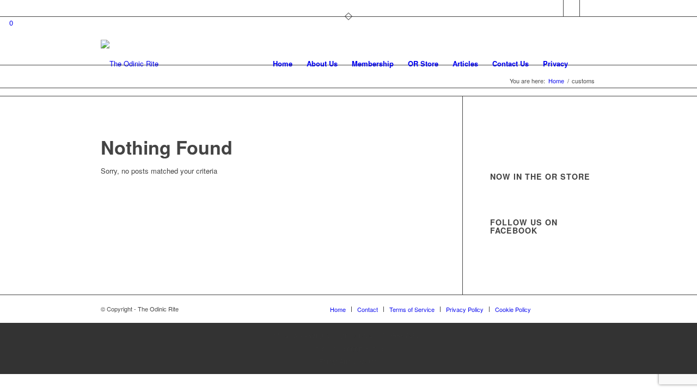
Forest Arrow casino (348, 361)
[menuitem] (282, 64)
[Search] (585, 64)
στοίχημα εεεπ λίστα (348, 348)
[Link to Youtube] (588, 8)
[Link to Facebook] (571, 8)
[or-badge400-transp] (129, 64)
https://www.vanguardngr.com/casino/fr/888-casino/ (349, 334)
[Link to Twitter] (555, 8)
